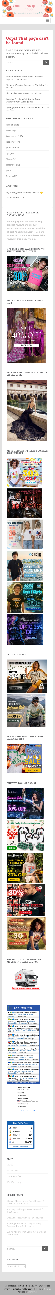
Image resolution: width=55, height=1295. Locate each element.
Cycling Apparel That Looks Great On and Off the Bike (27, 108)
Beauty (9, 176)
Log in (10, 1165)
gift (7, 170)
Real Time (22, 1082)
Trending (10, 141)
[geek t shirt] (25, 597)
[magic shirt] (25, 803)
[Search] (46, 62)
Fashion (9, 124)
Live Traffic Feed (23, 1008)
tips (7, 153)
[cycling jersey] (26, 710)
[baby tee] (27, 273)
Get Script (14, 1082)
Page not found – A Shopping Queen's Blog (21, 1037)
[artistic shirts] (25, 629)
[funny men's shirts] (26, 899)
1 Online (23, 1111)
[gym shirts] (27, 676)
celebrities (11, 164)
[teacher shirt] (24, 472)
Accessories (11, 136)
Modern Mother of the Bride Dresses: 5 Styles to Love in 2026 (25, 78)
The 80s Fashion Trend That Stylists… (22, 1030)
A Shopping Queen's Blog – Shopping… (21, 1022)
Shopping (10, 130)
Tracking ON (31, 1082)
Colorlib (47, 1289)
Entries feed (12, 1170)
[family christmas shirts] (25, 835)
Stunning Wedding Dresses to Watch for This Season (27, 86)
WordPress (32, 1292)
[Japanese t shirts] (24, 758)
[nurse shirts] (25, 534)
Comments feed (14, 1176)
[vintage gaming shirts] (24, 503)
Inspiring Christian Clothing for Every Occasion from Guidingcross (23, 100)
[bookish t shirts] (25, 867)
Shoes (9, 159)
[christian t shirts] (25, 565)
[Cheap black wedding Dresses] (27, 410)
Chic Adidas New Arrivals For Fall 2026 (24, 93)
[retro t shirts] (26, 933)
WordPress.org (14, 1182)
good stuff (11, 147)
